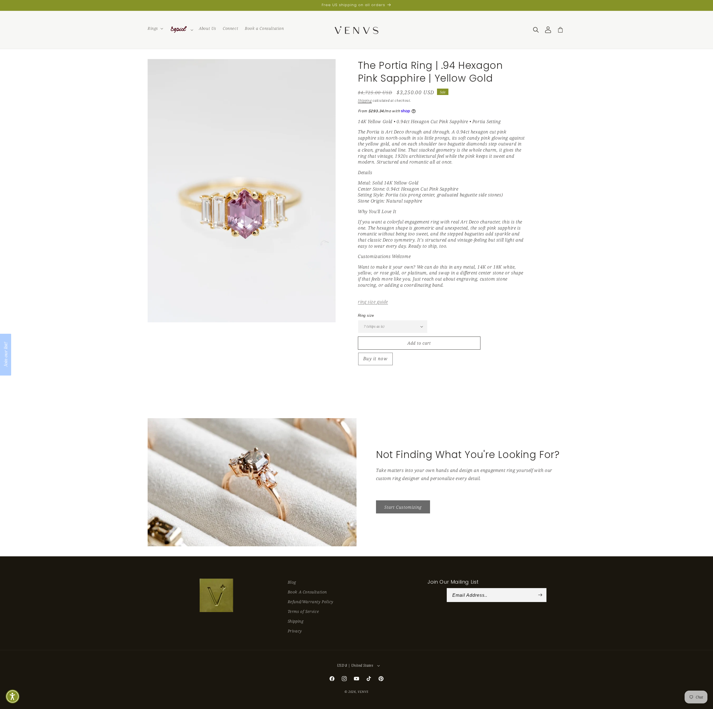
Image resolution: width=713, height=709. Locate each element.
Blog (292, 582)
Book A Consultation (307, 592)
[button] (154, 28)
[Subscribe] (540, 595)
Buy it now (375, 358)
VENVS (363, 691)
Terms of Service (303, 611)
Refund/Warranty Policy (310, 601)
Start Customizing (403, 507)
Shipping (365, 100)
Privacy (295, 631)
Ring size (366, 315)
